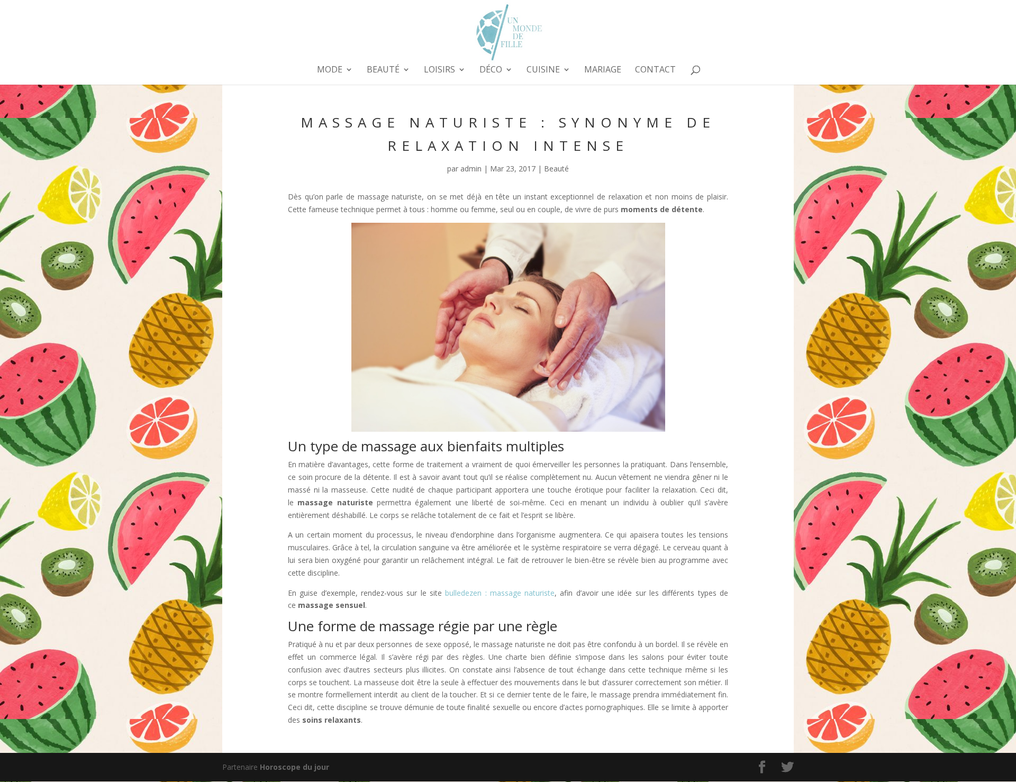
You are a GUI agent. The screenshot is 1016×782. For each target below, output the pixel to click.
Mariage (602, 70)
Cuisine (543, 70)
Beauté (383, 70)
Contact (655, 70)
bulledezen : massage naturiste (500, 593)
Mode (329, 70)
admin (471, 168)
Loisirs (439, 70)
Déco (490, 70)
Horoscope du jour (294, 767)
